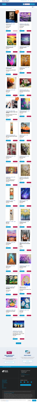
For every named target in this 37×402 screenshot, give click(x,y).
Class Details (8, 30)
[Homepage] (10, 371)
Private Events (4, 381)
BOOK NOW (29, 30)
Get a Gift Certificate (9, 362)
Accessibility (12, 392)
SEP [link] (33, 7)
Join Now (27, 361)
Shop (3, 385)
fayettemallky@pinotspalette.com (25, 374)
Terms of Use (5, 392)
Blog (3, 386)
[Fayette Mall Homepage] (5, 1)
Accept (34, 400)
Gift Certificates (4, 382)
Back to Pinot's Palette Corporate (7, 366)
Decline (30, 400)
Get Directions (23, 373)
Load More (18, 343)
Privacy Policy (9, 392)
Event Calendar (4, 380)
